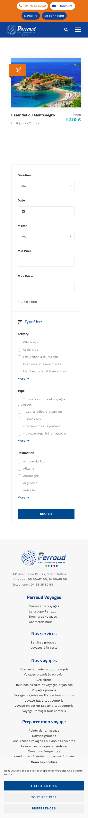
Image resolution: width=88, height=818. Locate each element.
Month (22, 226)
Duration (24, 175)
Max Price (25, 276)
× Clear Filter (27, 302)
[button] (66, 29)
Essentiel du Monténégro (33, 115)
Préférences (44, 808)
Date (21, 200)
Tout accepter (44, 786)
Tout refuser (44, 797)
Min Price (25, 251)
